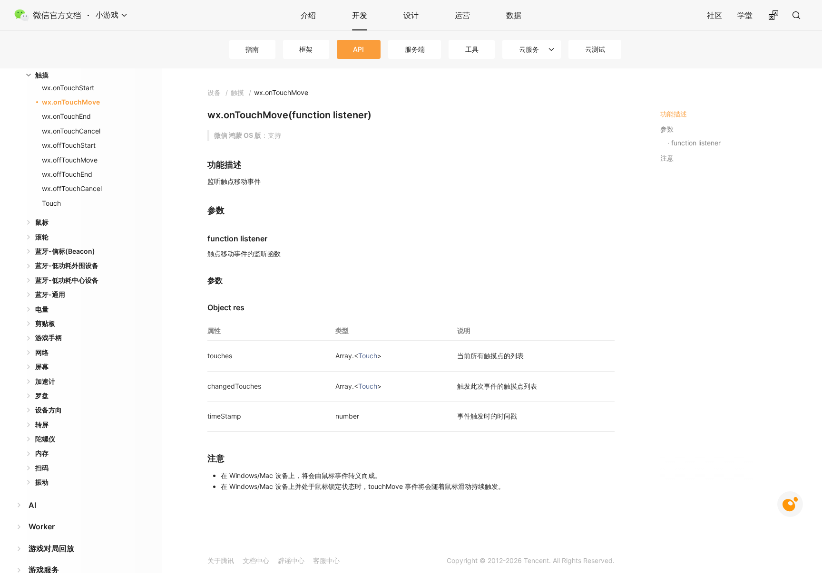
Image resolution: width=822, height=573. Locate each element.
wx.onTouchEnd (66, 116)
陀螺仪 (45, 439)
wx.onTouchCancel (71, 131)
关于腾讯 (220, 560)
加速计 (45, 381)
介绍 (308, 15)
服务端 (415, 49)
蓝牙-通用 (50, 294)
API (358, 49)
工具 (472, 49)
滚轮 (42, 237)
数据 (513, 15)
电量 (42, 309)
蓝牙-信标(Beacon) (65, 251)
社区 (714, 15)
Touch (51, 203)
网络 (42, 352)
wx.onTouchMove (71, 102)
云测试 (595, 49)
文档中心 (256, 560)
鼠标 (42, 222)
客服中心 (326, 560)
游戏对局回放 (51, 548)
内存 (42, 453)
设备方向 (48, 410)
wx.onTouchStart (68, 88)
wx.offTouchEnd (67, 174)
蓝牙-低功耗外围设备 (66, 265)
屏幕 (42, 367)
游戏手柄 (48, 338)
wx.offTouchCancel (72, 188)
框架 (306, 49)
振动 (42, 482)
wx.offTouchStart (69, 145)
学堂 (745, 15)
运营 (462, 15)
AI (32, 505)
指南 (252, 49)
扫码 (42, 468)
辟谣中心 (291, 560)
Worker (42, 526)
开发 (359, 15)
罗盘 (42, 396)
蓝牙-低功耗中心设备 (66, 280)
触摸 (42, 75)
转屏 (42, 424)
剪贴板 (45, 323)
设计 (411, 15)
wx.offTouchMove (70, 160)
